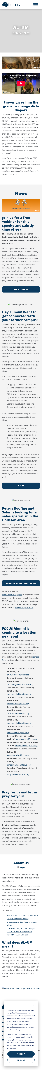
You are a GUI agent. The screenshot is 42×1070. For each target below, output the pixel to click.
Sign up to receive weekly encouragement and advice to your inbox (22, 921)
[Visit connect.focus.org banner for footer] (21, 988)
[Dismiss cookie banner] (34, 1005)
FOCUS (13, 4)
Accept (21, 1054)
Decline (21, 1060)
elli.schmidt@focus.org (24, 607)
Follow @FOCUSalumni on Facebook (22, 915)
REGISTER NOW (21, 289)
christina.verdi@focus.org (18, 703)
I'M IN (21, 485)
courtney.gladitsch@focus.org (20, 684)
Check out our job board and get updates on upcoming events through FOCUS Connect (21, 931)
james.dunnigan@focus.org (19, 765)
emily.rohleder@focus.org (18, 675)
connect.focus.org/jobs (12, 594)
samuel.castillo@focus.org (18, 732)
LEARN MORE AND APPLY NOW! (21, 583)
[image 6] (21, 867)
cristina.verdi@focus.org (26, 739)
